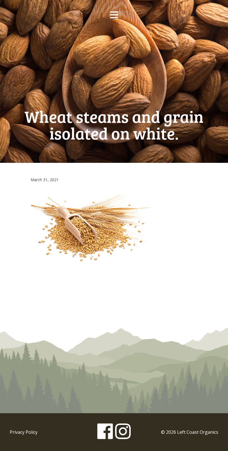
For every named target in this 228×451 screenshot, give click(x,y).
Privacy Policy (24, 432)
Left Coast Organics (114, 59)
